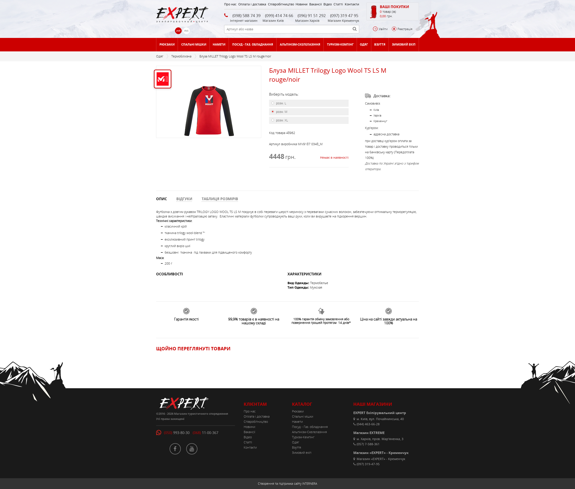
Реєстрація (405, 29)
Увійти (383, 29)
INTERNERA (309, 484)
